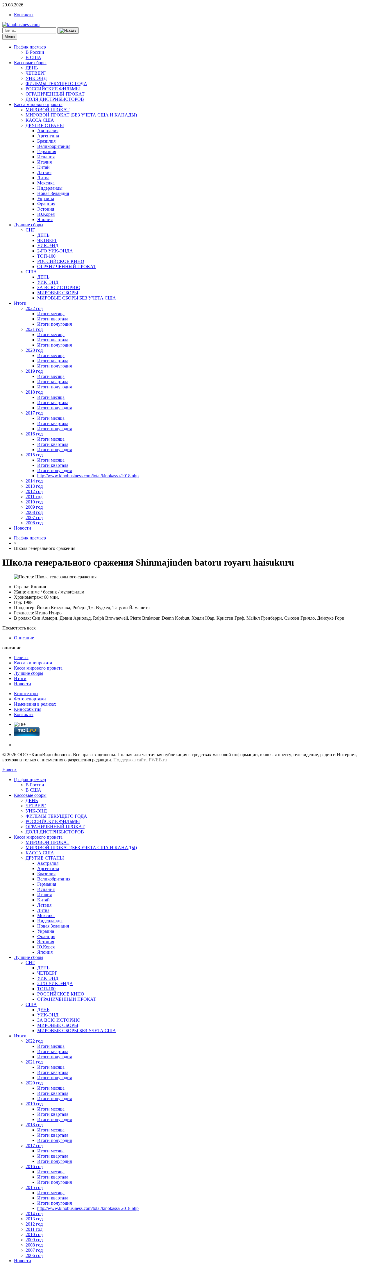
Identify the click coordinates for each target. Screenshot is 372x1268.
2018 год (34, 392)
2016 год (34, 433)
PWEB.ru (158, 759)
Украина (45, 198)
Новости (22, 528)
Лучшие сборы (28, 224)
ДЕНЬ (32, 67)
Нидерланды (49, 188)
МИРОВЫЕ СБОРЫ (57, 292)
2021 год (34, 329)
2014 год (34, 480)
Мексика (46, 182)
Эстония (45, 209)
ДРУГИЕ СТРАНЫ (45, 125)
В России (35, 52)
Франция (46, 203)
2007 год (34, 517)
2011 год (34, 496)
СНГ (30, 229)
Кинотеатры (26, 693)
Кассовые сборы (30, 62)
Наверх (9, 769)
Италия (44, 161)
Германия (46, 151)
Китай (43, 167)
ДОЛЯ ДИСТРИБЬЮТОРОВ (55, 99)
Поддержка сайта (130, 759)
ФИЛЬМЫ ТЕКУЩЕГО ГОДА (56, 83)
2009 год (34, 507)
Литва (43, 177)
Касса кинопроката (33, 662)
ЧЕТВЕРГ (36, 73)
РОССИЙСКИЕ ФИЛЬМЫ (53, 88)
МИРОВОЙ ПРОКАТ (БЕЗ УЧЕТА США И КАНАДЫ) (81, 114)
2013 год (34, 486)
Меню (10, 37)
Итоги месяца (51, 313)
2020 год (34, 350)
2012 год (34, 491)
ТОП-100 (46, 256)
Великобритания (53, 146)
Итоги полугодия (54, 324)
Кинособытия (27, 709)
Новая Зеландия (53, 193)
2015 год (34, 454)
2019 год (34, 371)
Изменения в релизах (35, 704)
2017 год (34, 412)
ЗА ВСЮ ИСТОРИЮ (58, 287)
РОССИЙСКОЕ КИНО (60, 261)
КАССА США (40, 120)
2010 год (34, 501)
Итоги (20, 303)
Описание (24, 637)
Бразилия (46, 141)
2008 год (34, 512)
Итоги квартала (52, 318)
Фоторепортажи (30, 698)
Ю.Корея (46, 214)
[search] (68, 30)
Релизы (21, 657)
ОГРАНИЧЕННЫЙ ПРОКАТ (55, 94)
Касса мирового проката (38, 104)
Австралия (47, 130)
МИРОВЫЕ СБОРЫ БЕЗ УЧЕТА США (76, 297)
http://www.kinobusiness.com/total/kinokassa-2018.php (88, 475)
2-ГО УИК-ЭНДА (55, 250)
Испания (46, 156)
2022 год (34, 308)
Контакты (23, 14)
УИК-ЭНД (36, 78)
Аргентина (48, 135)
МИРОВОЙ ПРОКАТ (47, 109)
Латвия (44, 172)
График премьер (30, 46)
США (31, 271)
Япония (45, 219)
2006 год (34, 522)
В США (33, 57)
